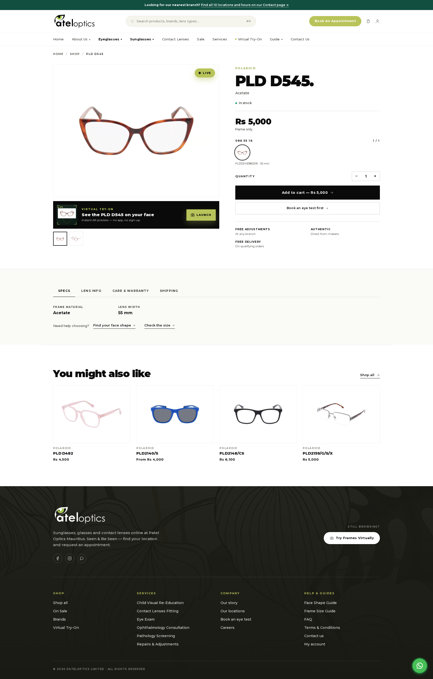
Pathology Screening (156, 636)
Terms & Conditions (322, 627)
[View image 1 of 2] (60, 239)
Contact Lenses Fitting (157, 611)
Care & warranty (131, 291)
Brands (59, 619)
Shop (75, 54)
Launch (203, 215)
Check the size (157, 325)
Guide (276, 39)
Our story (229, 603)
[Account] (377, 21)
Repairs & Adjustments (158, 644)
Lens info (91, 291)
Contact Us (300, 39)
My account (314, 644)
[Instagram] (69, 558)
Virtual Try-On (250, 39)
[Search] (132, 21)
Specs (64, 291)
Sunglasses (142, 39)
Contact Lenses (175, 39)
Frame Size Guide (320, 611)
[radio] (242, 152)
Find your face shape (112, 325)
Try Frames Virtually (355, 538)
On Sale (60, 611)
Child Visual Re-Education (160, 603)
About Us (80, 39)
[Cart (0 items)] (368, 21)
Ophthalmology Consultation (163, 627)
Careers (228, 627)
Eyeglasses (110, 39)
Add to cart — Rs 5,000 (305, 193)
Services (219, 39)
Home (58, 39)
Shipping (169, 291)
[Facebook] (57, 558)
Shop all (367, 375)
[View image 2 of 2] (76, 239)
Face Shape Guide (320, 603)
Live (207, 73)
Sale (200, 39)
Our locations (233, 611)
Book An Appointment (335, 21)
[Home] (74, 21)
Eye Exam (146, 619)
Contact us (314, 636)
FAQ (308, 619)
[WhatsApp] (81, 558)
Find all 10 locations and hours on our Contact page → (245, 5)
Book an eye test (236, 619)
